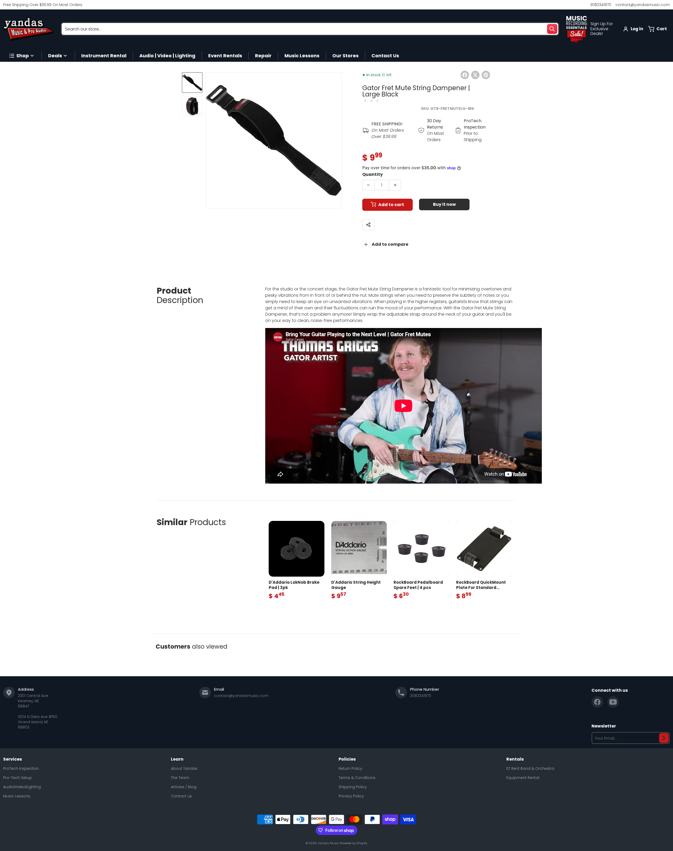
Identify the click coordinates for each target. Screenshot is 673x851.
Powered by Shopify (353, 843)
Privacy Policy (351, 796)
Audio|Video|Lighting (22, 787)
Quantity (372, 174)
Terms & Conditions (357, 777)
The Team (180, 777)
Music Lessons (16, 796)
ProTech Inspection (21, 768)
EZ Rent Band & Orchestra (530, 768)
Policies (347, 759)
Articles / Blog (183, 787)
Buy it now (444, 204)
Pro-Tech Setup (17, 777)
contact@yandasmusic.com (642, 4)
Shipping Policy (353, 787)
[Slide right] (338, 140)
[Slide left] (209, 140)
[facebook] (597, 702)
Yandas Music (328, 843)
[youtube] (613, 702)
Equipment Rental (522, 777)
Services (12, 759)
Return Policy (350, 768)
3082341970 (600, 4)
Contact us (181, 796)
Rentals (515, 759)
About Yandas (184, 768)
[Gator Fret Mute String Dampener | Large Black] (192, 82)
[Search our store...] (552, 29)
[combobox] (310, 29)
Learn (177, 759)
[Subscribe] (664, 738)
